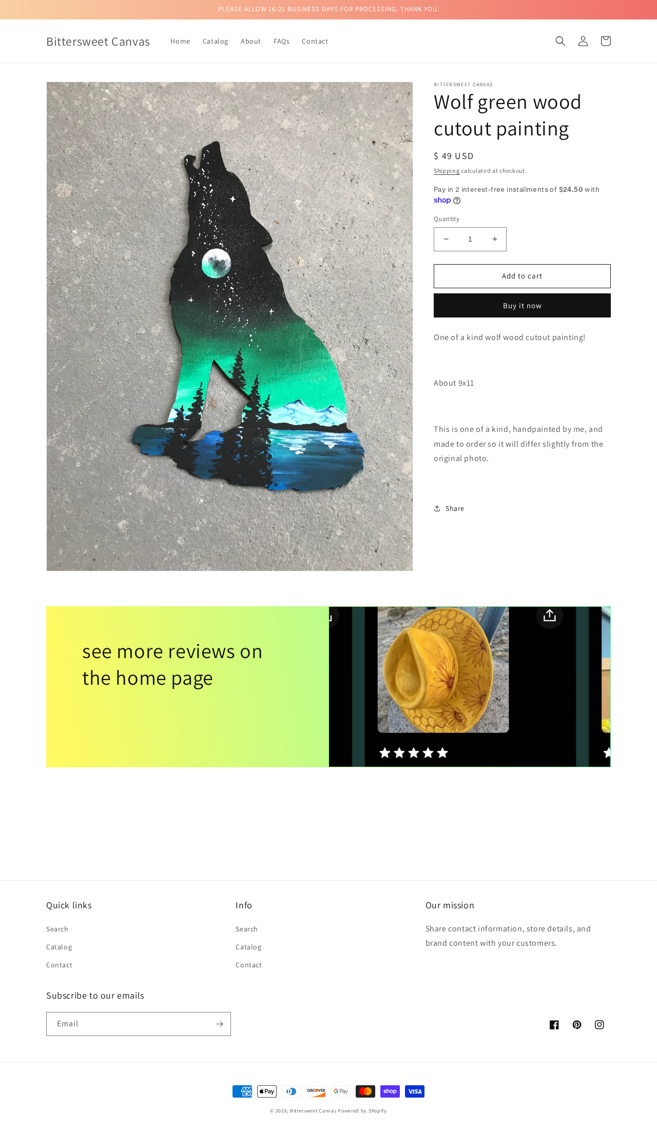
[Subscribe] (219, 1024)
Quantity (446, 218)
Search (57, 928)
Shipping (447, 170)
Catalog (59, 946)
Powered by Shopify (362, 1110)
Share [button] (455, 508)
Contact (59, 964)
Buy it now (522, 305)
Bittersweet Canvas (314, 1110)
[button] (560, 41)
